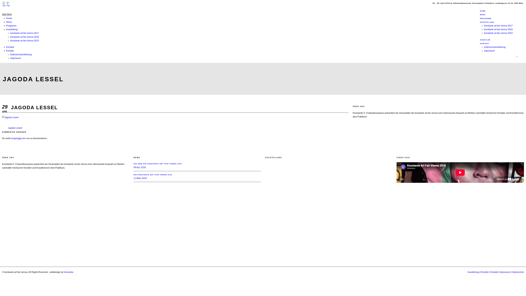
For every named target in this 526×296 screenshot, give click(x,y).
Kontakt (10, 51)
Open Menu (7, 15)
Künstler (10, 47)
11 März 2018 (140, 178)
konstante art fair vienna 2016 (24, 37)
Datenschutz (518, 272)
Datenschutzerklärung (21, 54)
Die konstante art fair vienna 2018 (153, 175)
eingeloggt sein (18, 138)
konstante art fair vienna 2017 (24, 33)
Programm (11, 26)
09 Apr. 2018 (140, 167)
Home (9, 18)
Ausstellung (12, 29)
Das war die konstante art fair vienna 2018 (158, 164)
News (9, 22)
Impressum (15, 58)
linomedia (68, 272)
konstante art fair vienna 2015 (24, 40)
